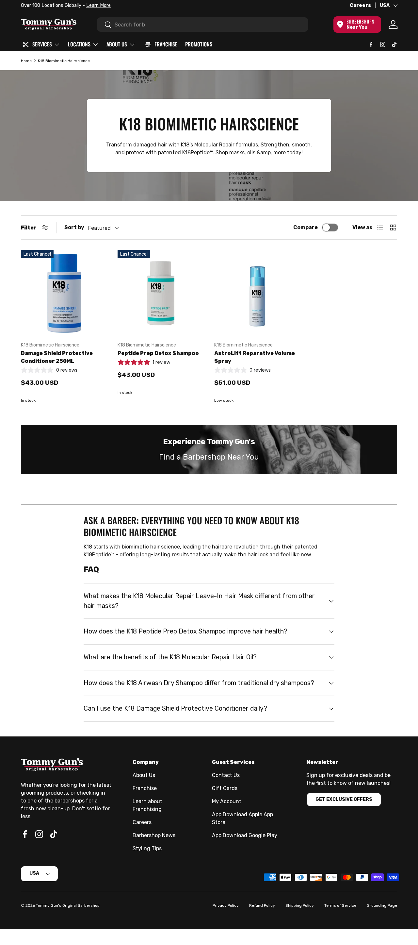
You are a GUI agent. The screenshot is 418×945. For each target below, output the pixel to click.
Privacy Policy (226, 905)
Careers (360, 5)
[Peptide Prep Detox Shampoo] (161, 293)
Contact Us (226, 775)
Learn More (98, 5)
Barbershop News (154, 835)
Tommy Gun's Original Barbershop (68, 905)
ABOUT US (116, 44)
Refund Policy (262, 905)
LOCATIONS (79, 44)
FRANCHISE (165, 44)
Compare (305, 227)
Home (26, 61)
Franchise (145, 788)
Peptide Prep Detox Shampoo (158, 353)
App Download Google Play (244, 835)
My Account (226, 801)
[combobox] (202, 24)
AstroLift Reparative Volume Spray (254, 357)
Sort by (74, 227)
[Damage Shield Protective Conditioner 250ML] (64, 293)
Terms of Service (340, 905)
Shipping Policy (299, 905)
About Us (144, 775)
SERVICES (42, 44)
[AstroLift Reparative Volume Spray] (257, 293)
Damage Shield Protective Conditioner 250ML (57, 357)
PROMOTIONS (198, 44)
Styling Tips (147, 848)
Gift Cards (224, 788)
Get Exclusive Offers (343, 799)
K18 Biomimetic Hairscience (64, 61)
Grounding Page (382, 905)
